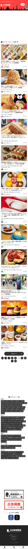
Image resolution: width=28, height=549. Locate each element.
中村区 (15, 165)
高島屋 (21, 165)
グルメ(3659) (3, 417)
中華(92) (2, 421)
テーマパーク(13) (17, 435)
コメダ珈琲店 (10, 114)
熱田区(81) (13, 409)
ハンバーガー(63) (4, 427)
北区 (7, 89)
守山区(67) (16, 411)
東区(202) (13, 407)
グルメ (2, 89)
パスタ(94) (19, 421)
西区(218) (23, 407)
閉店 (5, 192)
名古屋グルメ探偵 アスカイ (7, 91)
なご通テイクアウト (4, 167)
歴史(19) (7, 435)
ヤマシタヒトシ (5, 169)
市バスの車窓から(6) (5, 447)
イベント (5, 114)
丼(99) (2, 419)
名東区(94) (11, 411)
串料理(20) (17, 419)
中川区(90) (22, 409)
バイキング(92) (4, 429)
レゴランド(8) (3, 441)
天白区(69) (21, 411)
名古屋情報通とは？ (14, 536)
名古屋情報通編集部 (6, 298)
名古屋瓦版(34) (12, 447)
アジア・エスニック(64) (17, 423)
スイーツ (10, 89)
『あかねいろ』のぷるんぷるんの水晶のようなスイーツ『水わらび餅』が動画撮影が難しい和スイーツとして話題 (14, 215)
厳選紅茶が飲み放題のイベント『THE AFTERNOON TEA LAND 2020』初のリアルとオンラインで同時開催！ (13, 292)
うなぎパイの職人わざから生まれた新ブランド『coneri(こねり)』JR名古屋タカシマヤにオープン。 (13, 137)
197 (12, 358)
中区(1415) (9, 407)
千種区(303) (18, 407)
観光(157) (3, 435)
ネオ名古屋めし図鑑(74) (5, 445)
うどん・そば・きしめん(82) (9, 419)
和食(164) (8, 417)
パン (20, 269)
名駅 (12, 165)
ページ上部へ (14, 548)
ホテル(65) (11, 435)
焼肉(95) (23, 425)
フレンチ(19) (3, 423)
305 (15, 361)
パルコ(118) (3, 458)
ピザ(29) (23, 421)
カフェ (5, 89)
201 (25, 358)
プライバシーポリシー (14, 538)
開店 (5, 269)
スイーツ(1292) (4, 431)
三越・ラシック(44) (10, 458)
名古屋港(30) (16, 437)
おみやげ (16, 218)
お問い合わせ (14, 539)
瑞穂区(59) (17, 409)
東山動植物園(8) (10, 437)
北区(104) (3, 409)
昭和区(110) (8, 409)
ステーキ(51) (12, 425)
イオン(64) (16, 458)
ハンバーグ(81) (18, 425)
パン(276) (19, 429)
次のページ (14, 353)
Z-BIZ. (9, 167)
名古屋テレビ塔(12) (4, 439)
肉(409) (8, 425)
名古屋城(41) (22, 437)
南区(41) (7, 411)
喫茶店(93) (15, 429)
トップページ (4, 548)
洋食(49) (21, 419)
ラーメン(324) (7, 421)
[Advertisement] (14, 26)
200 (22, 358)
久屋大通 (14, 269)
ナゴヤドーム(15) (12, 439)
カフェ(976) (10, 429)
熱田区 (7, 218)
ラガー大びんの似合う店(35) (16, 445)
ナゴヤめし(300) (20, 427)
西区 (11, 296)
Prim (4, 271)
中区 (8, 165)
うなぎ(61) (23, 417)
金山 (9, 218)
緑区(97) (2, 413)
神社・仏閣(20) (4, 437)
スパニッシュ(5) (10, 423)
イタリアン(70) (14, 421)
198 (15, 358)
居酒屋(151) (10, 427)
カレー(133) (3, 425)
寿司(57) (12, 417)
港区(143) (3, 411)
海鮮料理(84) (17, 417)
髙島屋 (13, 192)
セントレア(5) (18, 439)
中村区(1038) (3, 407)
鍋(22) (15, 427)
